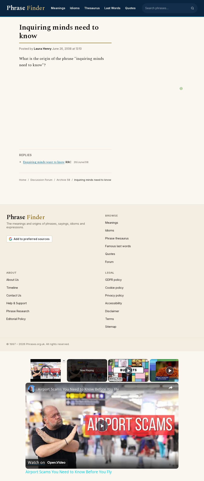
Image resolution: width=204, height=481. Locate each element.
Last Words (112, 8)
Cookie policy (114, 287)
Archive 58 (63, 179)
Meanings (58, 8)
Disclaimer (112, 311)
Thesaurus (92, 8)
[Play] (28, 379)
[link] (32, 389)
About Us (12, 279)
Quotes (130, 8)
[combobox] (166, 8)
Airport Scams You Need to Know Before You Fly (78, 389)
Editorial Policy (16, 319)
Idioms (74, 8)
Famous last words (118, 246)
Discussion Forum (41, 179)
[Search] (192, 8)
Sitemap (110, 326)
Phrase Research (17, 311)
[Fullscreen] (63, 379)
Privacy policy (114, 295)
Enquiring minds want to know (44, 162)
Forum (109, 261)
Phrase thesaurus (117, 238)
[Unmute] (32, 379)
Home (22, 179)
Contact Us (13, 295)
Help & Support (16, 303)
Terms (109, 319)
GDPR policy (113, 279)
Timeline (12, 287)
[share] (170, 387)
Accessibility (113, 303)
